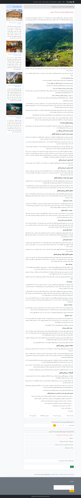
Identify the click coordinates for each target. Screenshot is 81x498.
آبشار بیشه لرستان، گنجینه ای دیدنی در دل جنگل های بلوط (14, 86)
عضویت (71, 491)
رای (54, 425)
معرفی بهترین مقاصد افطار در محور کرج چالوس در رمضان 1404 (14, 54)
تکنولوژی (59, 2)
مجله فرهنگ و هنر (53, 2)
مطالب (63, 2)
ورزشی (40, 2)
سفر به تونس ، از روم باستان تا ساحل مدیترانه (15, 23)
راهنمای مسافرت (45, 2)
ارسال (72, 466)
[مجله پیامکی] (70, 1)
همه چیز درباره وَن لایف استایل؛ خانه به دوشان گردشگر (14, 117)
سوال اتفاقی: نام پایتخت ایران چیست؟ (66, 460)
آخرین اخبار (35, 2)
